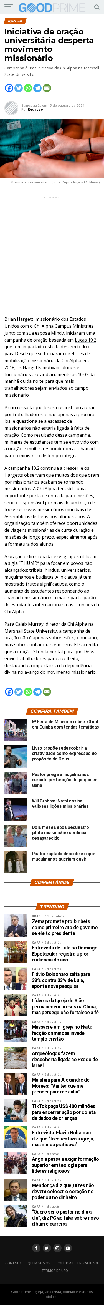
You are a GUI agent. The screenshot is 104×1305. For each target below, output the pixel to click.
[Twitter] (18, 88)
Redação (35, 109)
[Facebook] (9, 88)
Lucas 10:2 (85, 340)
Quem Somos (39, 1263)
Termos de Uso (55, 1271)
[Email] (47, 88)
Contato (13, 1263)
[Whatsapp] (28, 88)
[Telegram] (37, 88)
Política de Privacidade (78, 1263)
